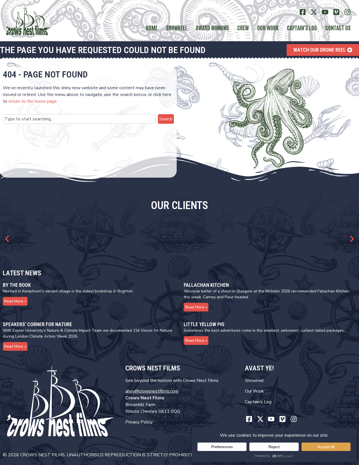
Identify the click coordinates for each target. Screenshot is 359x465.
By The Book (17, 285)
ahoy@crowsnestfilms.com (151, 391)
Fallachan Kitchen (206, 285)
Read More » (15, 301)
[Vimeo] (336, 12)
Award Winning (212, 27)
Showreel (176, 27)
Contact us (338, 27)
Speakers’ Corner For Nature (37, 324)
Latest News (22, 273)
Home (152, 27)
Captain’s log (302, 27)
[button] (7, 239)
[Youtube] (325, 12)
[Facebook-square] (303, 12)
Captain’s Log (258, 402)
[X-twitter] (314, 12)
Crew (243, 27)
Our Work (268, 27)
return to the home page (32, 101)
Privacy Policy (139, 422)
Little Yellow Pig (204, 324)
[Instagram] (347, 12)
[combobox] (79, 119)
